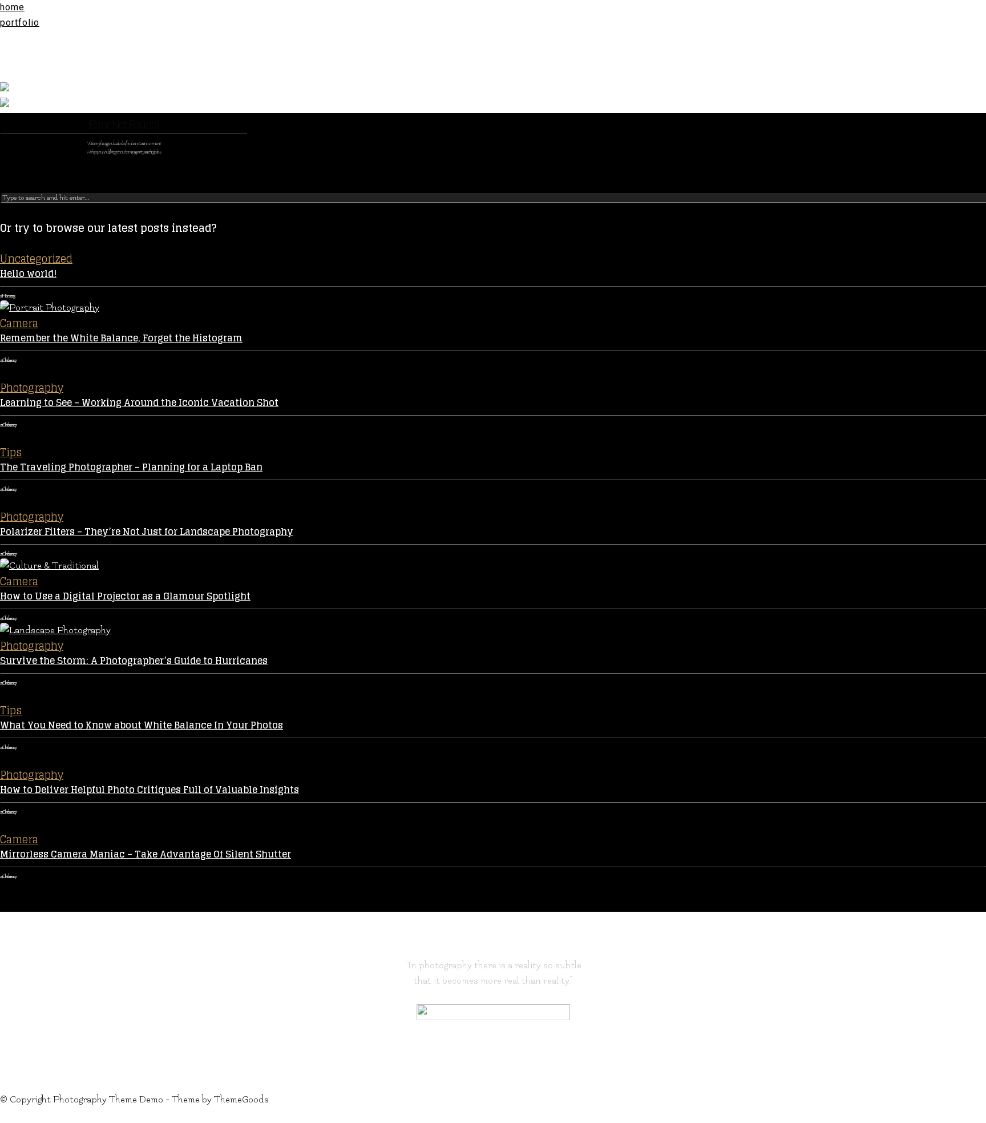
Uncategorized (36, 258)
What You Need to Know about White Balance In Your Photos (141, 725)
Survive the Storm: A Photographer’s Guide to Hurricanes (134, 661)
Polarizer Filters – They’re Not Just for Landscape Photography (146, 532)
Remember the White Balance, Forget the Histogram (121, 338)
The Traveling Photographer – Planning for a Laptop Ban (131, 467)
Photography (31, 388)
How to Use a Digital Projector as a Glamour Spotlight (125, 596)
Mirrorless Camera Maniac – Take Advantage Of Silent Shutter (145, 854)
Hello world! (28, 273)
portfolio (19, 22)
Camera (19, 323)
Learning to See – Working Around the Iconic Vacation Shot (139, 402)
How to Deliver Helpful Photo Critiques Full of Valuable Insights (149, 790)
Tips (11, 452)
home (12, 7)
